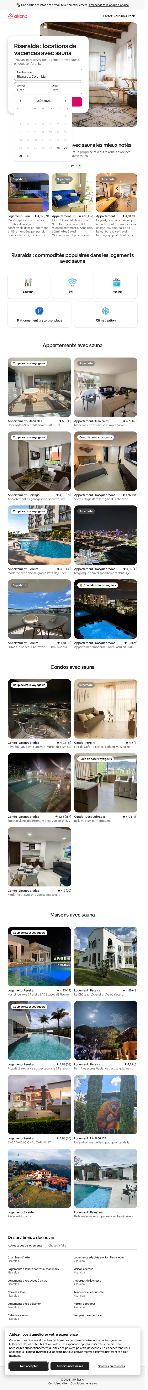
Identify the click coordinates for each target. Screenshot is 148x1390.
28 (58, 148)
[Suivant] (79, 166)
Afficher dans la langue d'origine (109, 5)
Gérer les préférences (111, 1366)
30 (20, 156)
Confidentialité (57, 1383)
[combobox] (48, 76)
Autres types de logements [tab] (25, 1245)
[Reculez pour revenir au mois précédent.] (21, 101)
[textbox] (31, 90)
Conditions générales (84, 1383)
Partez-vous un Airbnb (119, 16)
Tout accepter (29, 1366)
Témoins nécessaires (70, 1366)
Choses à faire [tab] (57, 1245)
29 (65, 148)
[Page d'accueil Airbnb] (17, 16)
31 (28, 156)
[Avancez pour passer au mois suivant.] (65, 101)
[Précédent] (66, 166)
